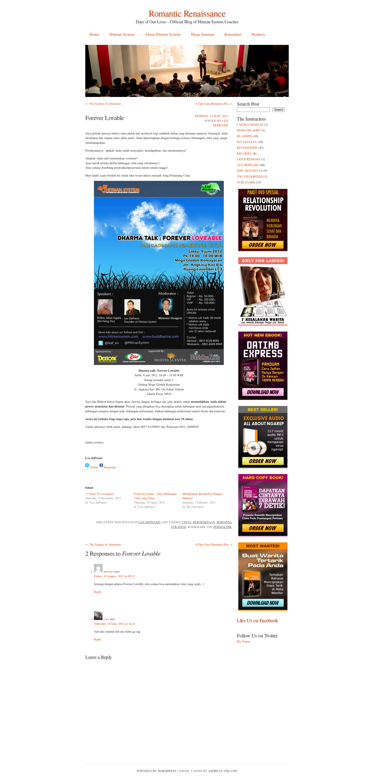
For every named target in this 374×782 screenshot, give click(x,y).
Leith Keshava (248, 159)
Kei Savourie (247, 148)
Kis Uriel (244, 153)
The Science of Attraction (103, 103)
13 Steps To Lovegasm (99, 494)
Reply (97, 592)
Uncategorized (250, 176)
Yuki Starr (246, 182)
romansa (224, 522)
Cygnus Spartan (250, 125)
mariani (108, 571)
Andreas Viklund (222, 771)
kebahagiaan (204, 522)
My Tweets (243, 641)
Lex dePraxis (150, 522)
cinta (186, 522)
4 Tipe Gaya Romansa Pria (213, 103)
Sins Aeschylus (250, 171)
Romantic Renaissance (187, 13)
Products (258, 34)
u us (106, 619)
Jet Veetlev (247, 142)
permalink (222, 527)
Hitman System (122, 34)
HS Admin (244, 136)
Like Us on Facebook (257, 620)
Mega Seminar (202, 34)
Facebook (110, 467)
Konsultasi (232, 34)
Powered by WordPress (156, 771)
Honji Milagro (249, 130)
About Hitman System (163, 34)
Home (94, 34)
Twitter (94, 467)
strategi (178, 527)
